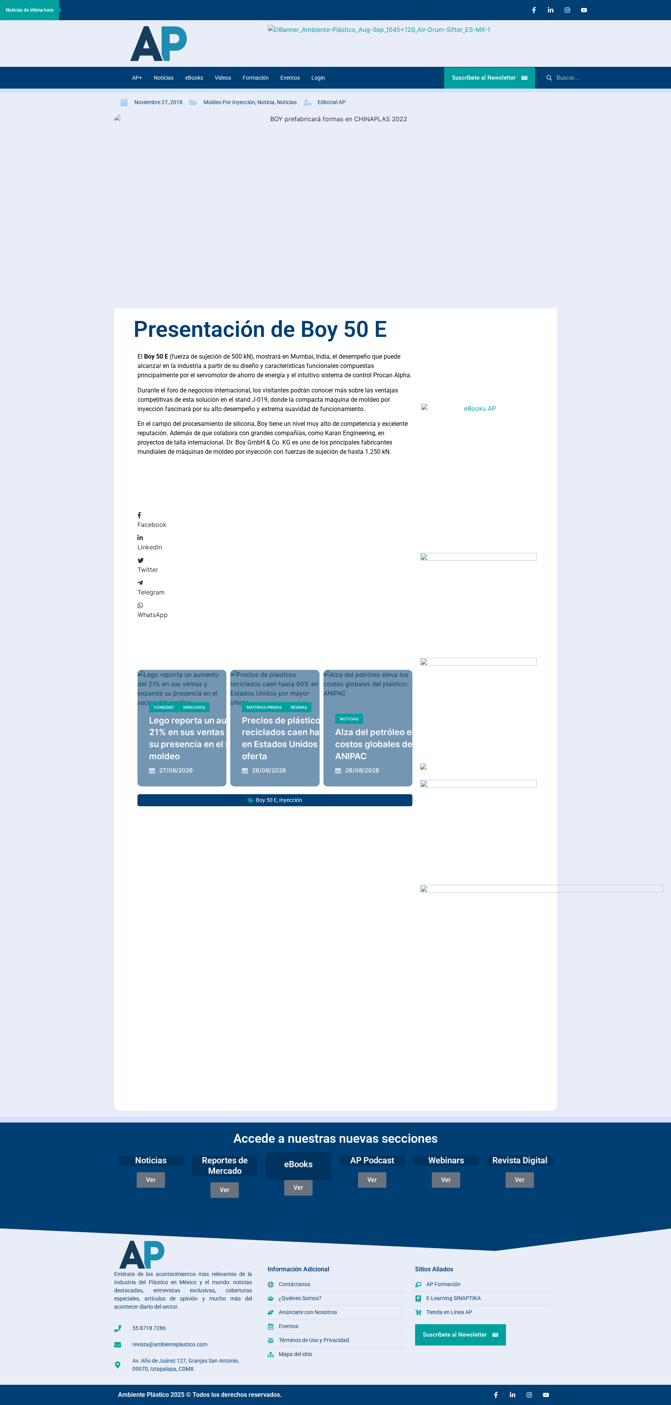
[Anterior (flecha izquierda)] (13, 702)
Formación (256, 78)
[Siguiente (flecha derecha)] (657, 702)
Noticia (266, 102)
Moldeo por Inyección (229, 102)
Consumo (164, 707)
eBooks (194, 78)
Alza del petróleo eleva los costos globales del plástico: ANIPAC (393, 744)
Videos (223, 78)
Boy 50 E (266, 800)
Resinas (299, 707)
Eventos (290, 78)
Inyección (290, 800)
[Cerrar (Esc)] (662, 8)
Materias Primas (264, 707)
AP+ (137, 78)
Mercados (194, 707)
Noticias (164, 78)
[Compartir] (645, 8)
